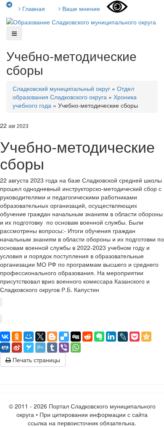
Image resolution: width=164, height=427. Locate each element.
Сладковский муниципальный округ (61, 88)
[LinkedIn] (111, 337)
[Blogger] (52, 337)
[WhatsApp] (76, 347)
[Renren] (5, 347)
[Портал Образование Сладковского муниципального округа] (81, 21)
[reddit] (87, 337)
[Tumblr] (52, 347)
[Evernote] (99, 337)
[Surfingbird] (29, 347)
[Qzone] (146, 337)
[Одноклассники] (17, 337)
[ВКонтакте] (5, 337)
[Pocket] (135, 337)
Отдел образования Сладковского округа (73, 92)
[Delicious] (64, 337)
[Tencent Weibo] (40, 347)
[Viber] (64, 347)
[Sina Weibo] (17, 347)
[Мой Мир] (29, 337)
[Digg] (76, 337)
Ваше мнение (80, 8)
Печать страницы (35, 359)
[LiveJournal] (123, 337)
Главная (33, 8)
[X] (40, 337)
